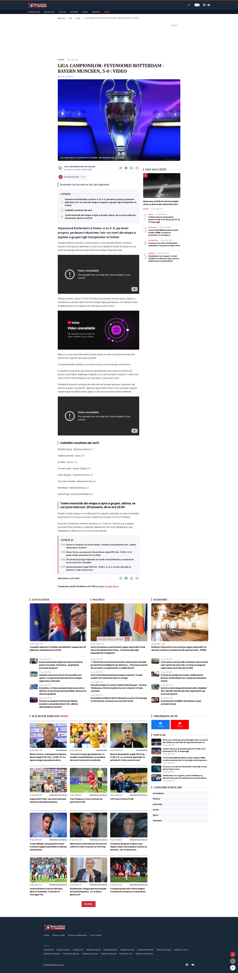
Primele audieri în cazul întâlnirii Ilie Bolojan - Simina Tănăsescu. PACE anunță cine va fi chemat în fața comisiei (119, 688)
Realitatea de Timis (126, 954)
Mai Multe (89, 904)
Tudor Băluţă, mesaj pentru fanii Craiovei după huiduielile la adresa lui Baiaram (48, 846)
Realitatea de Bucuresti (90, 954)
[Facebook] (204, 4)
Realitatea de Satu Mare (52, 954)
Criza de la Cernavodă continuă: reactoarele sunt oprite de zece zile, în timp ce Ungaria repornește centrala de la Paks (184, 665)
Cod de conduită (95, 935)
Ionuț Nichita (61, 750)
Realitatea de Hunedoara (144, 954)
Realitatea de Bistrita (93, 950)
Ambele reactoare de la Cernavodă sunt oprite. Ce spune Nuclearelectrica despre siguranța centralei (60, 678)
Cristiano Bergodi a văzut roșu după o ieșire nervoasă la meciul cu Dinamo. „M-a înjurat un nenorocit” (128, 848)
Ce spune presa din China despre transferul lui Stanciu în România (127, 890)
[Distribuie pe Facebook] (126, 168)
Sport (78, 18)
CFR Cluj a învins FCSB (121, 799)
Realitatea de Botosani (71, 954)
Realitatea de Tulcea (181, 950)
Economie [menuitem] (74, 12)
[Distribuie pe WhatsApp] (131, 168)
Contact (46, 935)
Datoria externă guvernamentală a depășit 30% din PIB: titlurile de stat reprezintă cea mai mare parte (184, 691)
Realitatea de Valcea (84, 166)
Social (145, 209)
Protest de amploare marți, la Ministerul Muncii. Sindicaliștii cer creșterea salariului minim (183, 678)
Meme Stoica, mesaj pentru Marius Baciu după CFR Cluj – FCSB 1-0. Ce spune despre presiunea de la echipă (99, 553)
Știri (70, 18)
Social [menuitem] (85, 12)
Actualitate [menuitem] (49, 12)
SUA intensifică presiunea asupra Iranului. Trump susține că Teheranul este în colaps (116, 676)
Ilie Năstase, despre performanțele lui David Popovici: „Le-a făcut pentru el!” (88, 891)
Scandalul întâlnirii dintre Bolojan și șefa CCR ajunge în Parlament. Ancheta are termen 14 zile (119, 699)
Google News (112, 586)
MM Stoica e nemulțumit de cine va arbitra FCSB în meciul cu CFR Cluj (88, 845)
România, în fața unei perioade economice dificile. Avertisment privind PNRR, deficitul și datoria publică (63, 691)
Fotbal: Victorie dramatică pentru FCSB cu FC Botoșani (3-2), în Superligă (164, 219)
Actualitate (153, 240)
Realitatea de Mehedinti (145, 950)
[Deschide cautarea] (188, 4)
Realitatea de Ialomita (108, 954)
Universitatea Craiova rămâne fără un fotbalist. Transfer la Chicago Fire (46, 891)
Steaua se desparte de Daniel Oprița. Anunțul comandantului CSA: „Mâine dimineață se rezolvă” (101, 546)
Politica (151, 253)
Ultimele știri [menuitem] (34, 12)
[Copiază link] (120, 168)
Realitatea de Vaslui (127, 950)
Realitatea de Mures (111, 950)
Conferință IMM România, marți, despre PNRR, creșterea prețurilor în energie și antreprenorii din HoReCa (163, 234)
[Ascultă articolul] (233, 954)
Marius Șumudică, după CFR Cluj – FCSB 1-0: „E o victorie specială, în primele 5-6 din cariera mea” (98, 568)
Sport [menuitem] (107, 12)
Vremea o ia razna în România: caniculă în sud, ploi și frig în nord (164, 244)
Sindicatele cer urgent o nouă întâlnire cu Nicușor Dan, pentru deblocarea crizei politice (163, 258)
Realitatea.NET (49, 950)
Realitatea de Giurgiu (164, 950)
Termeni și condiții (58, 935)
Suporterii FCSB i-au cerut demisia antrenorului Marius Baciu (48, 800)
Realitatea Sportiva (63, 950)
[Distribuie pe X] (137, 168)
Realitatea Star (78, 950)
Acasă (62, 18)
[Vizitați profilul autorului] (60, 168)
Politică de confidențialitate (77, 935)
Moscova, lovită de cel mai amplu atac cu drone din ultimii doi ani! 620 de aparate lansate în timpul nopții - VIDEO (160, 206)
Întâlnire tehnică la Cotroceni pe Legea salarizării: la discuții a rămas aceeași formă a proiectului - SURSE (179, 648)
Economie (152, 227)
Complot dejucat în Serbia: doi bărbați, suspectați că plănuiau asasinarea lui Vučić (58, 648)
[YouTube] (208, 4)
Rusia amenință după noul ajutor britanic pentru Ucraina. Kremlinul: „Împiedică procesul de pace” (61, 665)
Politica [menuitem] (62, 12)
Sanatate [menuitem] (96, 12)
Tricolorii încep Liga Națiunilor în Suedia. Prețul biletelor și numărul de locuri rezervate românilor (100, 561)
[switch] (197, 4)
